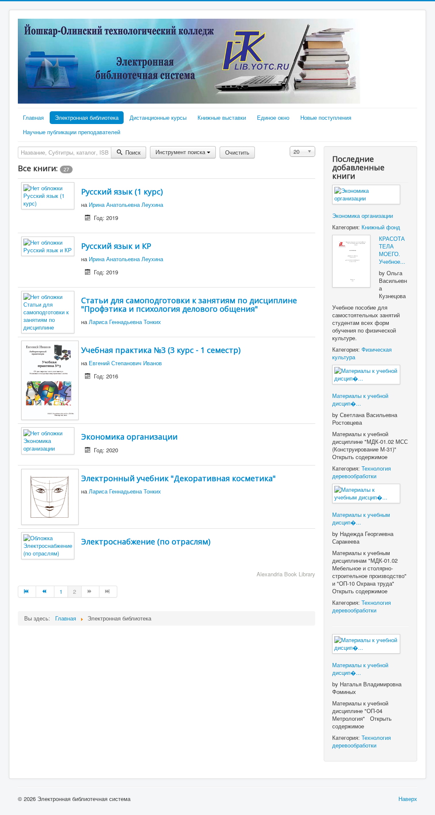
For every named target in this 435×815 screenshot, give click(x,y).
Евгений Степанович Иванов (125, 363)
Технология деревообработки (361, 472)
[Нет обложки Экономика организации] (47, 440)
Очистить (237, 152)
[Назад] (45, 592)
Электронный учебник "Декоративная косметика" (178, 478)
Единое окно (273, 117)
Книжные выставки (222, 117)
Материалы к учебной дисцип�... (360, 399)
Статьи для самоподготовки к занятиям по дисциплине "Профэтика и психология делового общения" (189, 304)
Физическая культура (362, 353)
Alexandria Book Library (286, 574)
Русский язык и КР (116, 246)
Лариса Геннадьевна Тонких (125, 322)
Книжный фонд (381, 227)
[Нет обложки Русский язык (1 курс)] (47, 195)
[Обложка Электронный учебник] (50, 496)
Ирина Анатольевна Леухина (126, 204)
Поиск (132, 152)
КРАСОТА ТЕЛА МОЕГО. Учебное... (392, 249)
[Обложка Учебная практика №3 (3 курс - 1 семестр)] (50, 379)
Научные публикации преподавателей (71, 132)
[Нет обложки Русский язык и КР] (47, 245)
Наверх (407, 799)
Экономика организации (129, 436)
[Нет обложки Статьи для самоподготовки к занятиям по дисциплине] (47, 311)
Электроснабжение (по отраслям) (145, 541)
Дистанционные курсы (158, 117)
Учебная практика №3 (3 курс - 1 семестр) (160, 350)
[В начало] (27, 592)
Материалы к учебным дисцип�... (361, 518)
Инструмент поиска (181, 152)
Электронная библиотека (87, 117)
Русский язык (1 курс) (122, 191)
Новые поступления (325, 117)
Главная (33, 117)
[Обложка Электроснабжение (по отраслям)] (47, 545)
